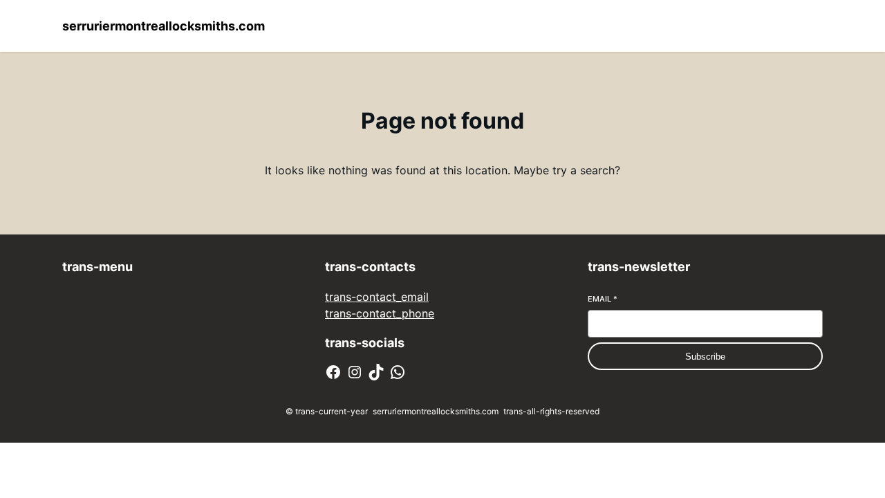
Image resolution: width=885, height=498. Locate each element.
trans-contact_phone (379, 313)
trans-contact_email (377, 297)
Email (602, 299)
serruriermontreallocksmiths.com (163, 26)
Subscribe (705, 356)
